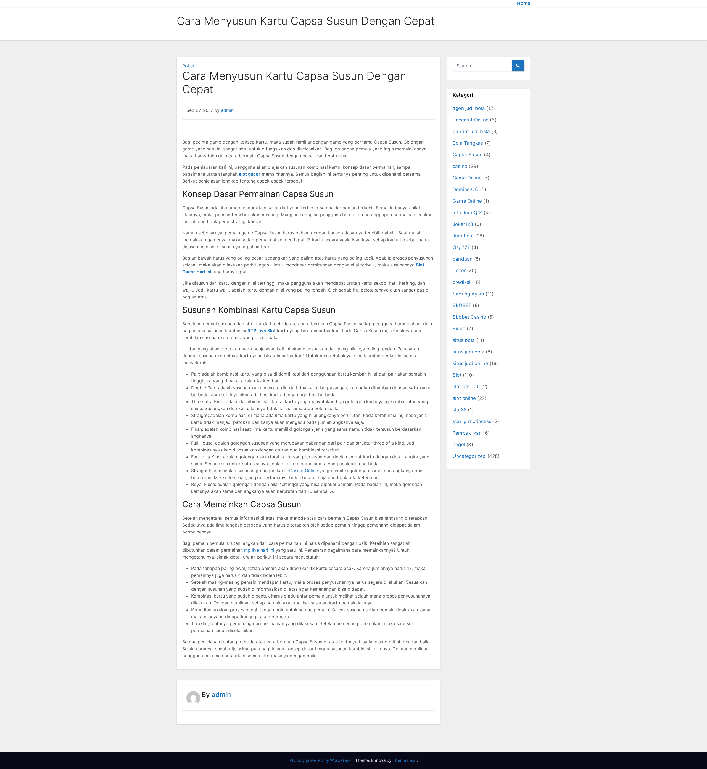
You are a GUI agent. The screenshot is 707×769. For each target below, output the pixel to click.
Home (523, 3)
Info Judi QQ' (467, 212)
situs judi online (470, 363)
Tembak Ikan (467, 433)
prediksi (462, 282)
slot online (464, 398)
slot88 (459, 410)
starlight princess (472, 421)
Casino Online (303, 470)
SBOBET (462, 305)
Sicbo (459, 328)
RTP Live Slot (261, 330)
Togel (459, 444)
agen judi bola (469, 108)
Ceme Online (467, 178)
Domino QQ (466, 189)
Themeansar (404, 760)
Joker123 (463, 224)
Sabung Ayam (468, 294)
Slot (457, 375)
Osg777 (461, 247)
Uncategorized (469, 456)
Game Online (467, 201)
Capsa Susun (467, 154)
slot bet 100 (466, 386)
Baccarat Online (471, 120)
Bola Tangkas (468, 143)
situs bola (464, 340)
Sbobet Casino (469, 317)
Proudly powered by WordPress (321, 760)
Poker (188, 65)
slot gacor (249, 174)
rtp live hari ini (259, 550)
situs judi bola (468, 352)
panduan (463, 259)
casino (460, 166)
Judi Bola (463, 236)
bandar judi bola (471, 131)
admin (227, 110)
